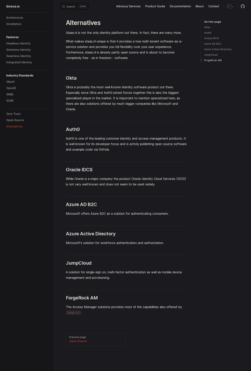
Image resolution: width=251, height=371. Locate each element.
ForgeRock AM (213, 60)
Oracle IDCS (211, 38)
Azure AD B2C (212, 43)
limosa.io (13, 6)
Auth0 (207, 32)
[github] (242, 6)
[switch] (230, 6)
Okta (207, 27)
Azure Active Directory (218, 49)
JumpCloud (211, 54)
